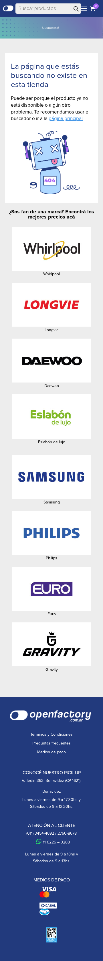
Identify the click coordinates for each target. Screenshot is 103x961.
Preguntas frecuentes (51, 743)
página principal (66, 118)
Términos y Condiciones (51, 734)
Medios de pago (51, 752)
